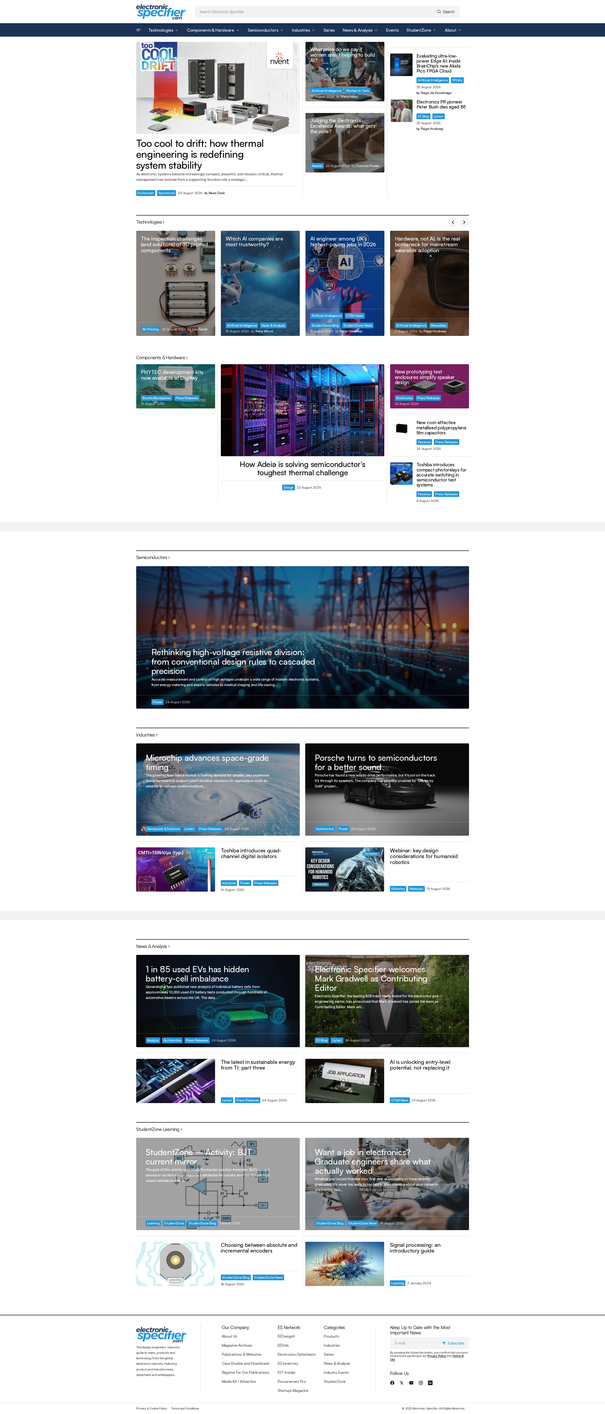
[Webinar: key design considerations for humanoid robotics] (344, 869)
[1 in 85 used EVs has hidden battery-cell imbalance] (218, 1001)
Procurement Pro (292, 1381)
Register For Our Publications (245, 1372)
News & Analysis (273, 325)
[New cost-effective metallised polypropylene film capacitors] (401, 431)
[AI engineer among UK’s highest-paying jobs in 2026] (344, 283)
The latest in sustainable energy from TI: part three (258, 1064)
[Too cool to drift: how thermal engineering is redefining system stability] (218, 88)
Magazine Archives (237, 1345)
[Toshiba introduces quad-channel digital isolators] (175, 869)
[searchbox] (315, 11)
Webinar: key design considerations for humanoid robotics (424, 856)
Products (331, 1336)
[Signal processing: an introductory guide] (344, 1264)
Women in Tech (357, 90)
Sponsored (167, 193)
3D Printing (150, 329)
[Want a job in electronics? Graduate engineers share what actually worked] (387, 1184)
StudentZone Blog (325, 325)
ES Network (289, 1327)
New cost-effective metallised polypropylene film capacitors (441, 427)
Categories (334, 1327)
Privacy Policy (436, 1356)
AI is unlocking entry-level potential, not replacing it (420, 1064)
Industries (332, 1345)
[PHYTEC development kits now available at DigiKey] (175, 386)
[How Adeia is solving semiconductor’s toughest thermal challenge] (302, 410)
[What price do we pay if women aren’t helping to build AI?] (344, 71)
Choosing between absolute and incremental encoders (259, 1247)
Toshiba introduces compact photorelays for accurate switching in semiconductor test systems (441, 474)
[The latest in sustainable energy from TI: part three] (175, 1081)
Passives (424, 442)
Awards (317, 166)
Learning (153, 1223)
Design (289, 487)
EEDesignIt (286, 1336)
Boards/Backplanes (156, 398)
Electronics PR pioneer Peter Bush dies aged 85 (441, 104)
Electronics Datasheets (297, 1354)
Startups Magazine (293, 1390)
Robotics (398, 889)
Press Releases (187, 398)
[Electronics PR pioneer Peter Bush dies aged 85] (401, 110)
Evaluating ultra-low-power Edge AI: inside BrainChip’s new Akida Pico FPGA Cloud (438, 64)
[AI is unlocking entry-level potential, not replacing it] (344, 1081)
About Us (229, 1336)
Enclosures (146, 193)
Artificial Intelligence (327, 90)
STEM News (354, 316)
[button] (138, 30)
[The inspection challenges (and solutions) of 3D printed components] (175, 283)
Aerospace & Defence (163, 829)
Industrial (229, 883)
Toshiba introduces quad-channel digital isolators (251, 853)
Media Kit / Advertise (239, 1381)
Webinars (416, 889)
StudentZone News (358, 325)
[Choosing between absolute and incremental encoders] (175, 1264)
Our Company (235, 1327)
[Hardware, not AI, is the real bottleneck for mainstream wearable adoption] (429, 283)
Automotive (325, 829)
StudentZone (174, 1223)
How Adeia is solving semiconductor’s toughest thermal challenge (302, 468)
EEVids (283, 1345)
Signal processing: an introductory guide (415, 1247)
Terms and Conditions (185, 1408)
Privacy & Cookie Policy (151, 1408)
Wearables (438, 325)
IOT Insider (286, 1372)
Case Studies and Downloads (245, 1363)
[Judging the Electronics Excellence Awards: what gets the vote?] (344, 142)
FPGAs (457, 80)
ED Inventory (288, 1363)
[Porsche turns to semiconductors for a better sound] (387, 789)
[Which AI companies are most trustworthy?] (260, 283)
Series (329, 1354)
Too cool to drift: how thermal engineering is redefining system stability (200, 154)
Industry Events (336, 1372)
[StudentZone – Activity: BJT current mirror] (218, 1184)
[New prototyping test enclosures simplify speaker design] (429, 386)
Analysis (153, 1040)
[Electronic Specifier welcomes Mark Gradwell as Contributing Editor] (387, 1001)
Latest (438, 116)
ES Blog (423, 116)
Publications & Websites (241, 1354)
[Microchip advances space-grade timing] (218, 789)
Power (157, 702)
